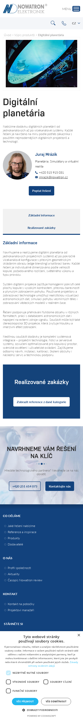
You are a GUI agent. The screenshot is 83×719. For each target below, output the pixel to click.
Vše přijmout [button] (25, 701)
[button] (41, 710)
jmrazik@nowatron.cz (53, 177)
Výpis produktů (24, 35)
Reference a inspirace (22, 532)
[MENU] (76, 9)
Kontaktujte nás (60, 486)
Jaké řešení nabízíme (21, 526)
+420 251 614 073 (64, 23)
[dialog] (41, 675)
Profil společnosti (19, 568)
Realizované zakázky (41, 227)
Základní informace (41, 215)
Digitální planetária (51, 35)
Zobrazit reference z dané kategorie (41, 402)
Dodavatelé (15, 544)
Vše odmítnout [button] (56, 701)
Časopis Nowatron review (25, 580)
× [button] (78, 635)
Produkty (14, 538)
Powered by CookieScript (41, 715)
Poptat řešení (41, 190)
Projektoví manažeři (21, 610)
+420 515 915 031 (51, 172)
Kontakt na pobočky (21, 604)
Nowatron (25, 8)
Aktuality (13, 574)
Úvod (7, 35)
